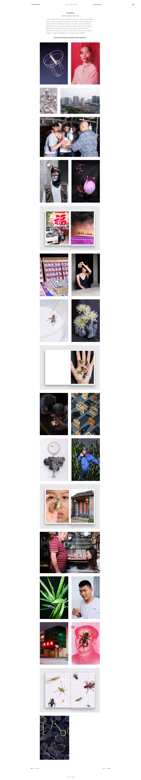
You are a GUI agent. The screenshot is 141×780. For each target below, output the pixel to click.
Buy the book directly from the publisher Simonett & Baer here (70, 37)
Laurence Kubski (35, 4)
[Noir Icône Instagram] (133, 4)
